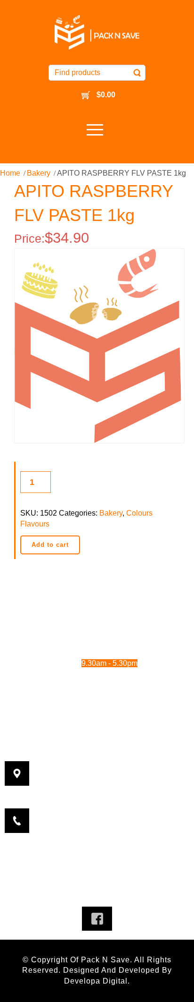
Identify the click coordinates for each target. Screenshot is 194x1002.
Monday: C (88, 612)
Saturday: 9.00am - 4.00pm (97, 676)
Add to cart (50, 544)
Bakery (38, 173)
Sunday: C (87, 689)
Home (10, 173)
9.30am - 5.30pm (119, 638)
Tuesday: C (88, 625)
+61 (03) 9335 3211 (113, 807)
